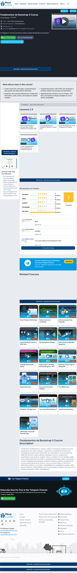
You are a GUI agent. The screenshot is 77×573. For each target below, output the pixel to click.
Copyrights (63, 528)
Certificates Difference (67, 534)
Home (16, 4)
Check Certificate (65, 514)
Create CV (42, 4)
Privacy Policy (64, 520)
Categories (23, 4)
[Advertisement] (25, 56)
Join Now (66, 479)
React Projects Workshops (47, 514)
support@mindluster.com (8, 534)
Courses (22, 517)
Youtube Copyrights (66, 525)
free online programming (37, 104)
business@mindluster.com (9, 530)
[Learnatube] (6, 3)
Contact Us (63, 517)
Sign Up (65, 11)
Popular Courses (25, 520)
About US (62, 522)
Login (74, 11)
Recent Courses (33, 4)
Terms (61, 531)
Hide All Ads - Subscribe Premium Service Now (26, 69)
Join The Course (9, 37)
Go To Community (24, 37)
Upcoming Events (25, 522)
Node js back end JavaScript (48, 517)
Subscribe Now (8, 498)
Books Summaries (52, 4)
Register (11, 178)
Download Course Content (11, 42)
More (62, 4)
